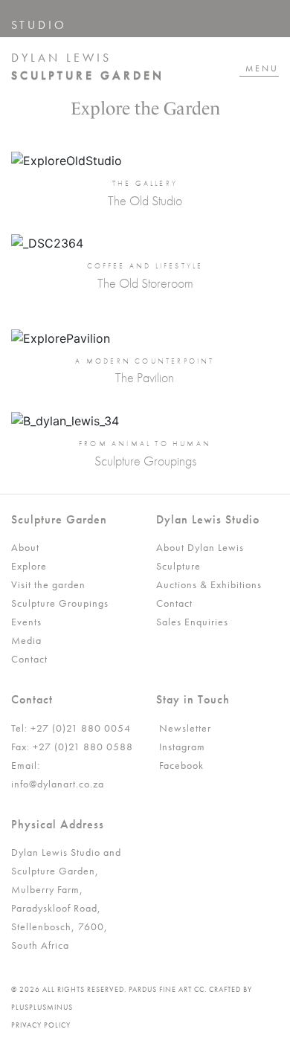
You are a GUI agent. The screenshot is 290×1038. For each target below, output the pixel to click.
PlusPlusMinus (42, 1007)
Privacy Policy (41, 1025)
